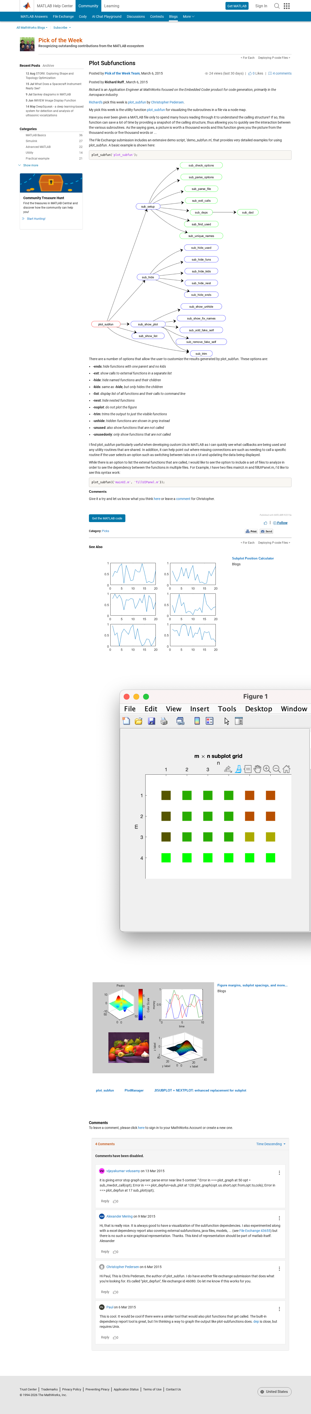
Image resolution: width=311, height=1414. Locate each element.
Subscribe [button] (60, 27)
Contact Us (173, 1389)
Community (88, 6)
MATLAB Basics (54, 135)
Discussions (136, 16)
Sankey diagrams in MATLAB (52, 94)
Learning (111, 6)
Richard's (96, 102)
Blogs (173, 16)
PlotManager (134, 1090)
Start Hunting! (36, 218)
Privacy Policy (71, 1389)
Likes (257, 73)
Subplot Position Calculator (253, 558)
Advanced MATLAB (54, 147)
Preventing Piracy (97, 1389)
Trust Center (28, 1389)
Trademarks (49, 1389)
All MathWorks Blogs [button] (31, 27)
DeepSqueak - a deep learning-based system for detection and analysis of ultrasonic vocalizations (55, 111)
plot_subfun (137, 102)
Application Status (126, 1389)
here (157, 499)
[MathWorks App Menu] (287, 6)
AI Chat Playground (106, 16)
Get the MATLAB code (107, 518)
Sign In (262, 7)
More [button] (187, 16)
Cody (83, 16)
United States (276, 1391)
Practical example (54, 158)
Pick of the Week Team (122, 73)
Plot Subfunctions (112, 63)
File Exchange (63, 16)
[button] (277, 6)
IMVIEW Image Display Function (55, 100)
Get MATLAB (237, 6)
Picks (105, 531)
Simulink (54, 141)
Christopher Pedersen (167, 102)
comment (183, 499)
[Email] (266, 531)
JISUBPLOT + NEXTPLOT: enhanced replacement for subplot (200, 1090)
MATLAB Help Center (55, 6)
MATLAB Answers (34, 16)
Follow (281, 523)
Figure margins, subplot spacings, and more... (252, 985)
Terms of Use (152, 1389)
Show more (30, 165)
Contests (157, 16)
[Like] (265, 523)
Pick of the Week (60, 40)
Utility (54, 152)
